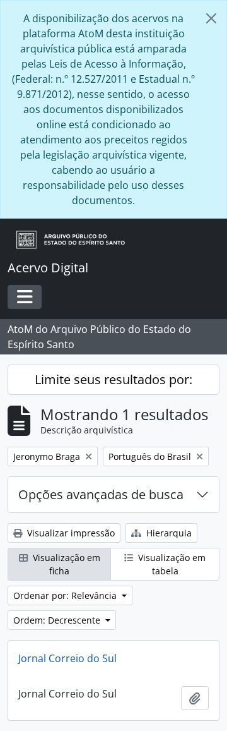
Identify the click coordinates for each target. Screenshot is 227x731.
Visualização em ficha (65, 564)
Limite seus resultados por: (113, 379)
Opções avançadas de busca (100, 494)
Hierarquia (168, 533)
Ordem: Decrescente (58, 620)
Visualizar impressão (70, 533)
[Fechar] (211, 18)
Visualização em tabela (171, 564)
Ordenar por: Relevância (66, 595)
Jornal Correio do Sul (67, 658)
